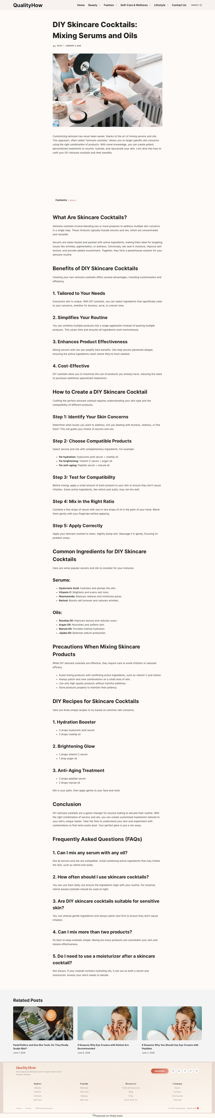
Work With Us (130, 1100)
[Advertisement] (107, 175)
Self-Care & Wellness (134, 5)
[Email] (196, 1071)
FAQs (130, 1096)
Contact (177, 1092)
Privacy (28, 1108)
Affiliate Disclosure (44, 1108)
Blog (131, 1092)
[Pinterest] (179, 1071)
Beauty (92, 5)
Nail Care (84, 1100)
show (72, 200)
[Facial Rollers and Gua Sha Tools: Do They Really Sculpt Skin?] (43, 1023)
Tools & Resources (130, 1088)
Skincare (84, 1088)
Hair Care (84, 1092)
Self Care (37, 1100)
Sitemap (177, 1100)
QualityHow (28, 5)
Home (81, 5)
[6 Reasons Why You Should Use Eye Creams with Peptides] (172, 1023)
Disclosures (177, 1096)
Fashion (109, 5)
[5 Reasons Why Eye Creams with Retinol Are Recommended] (107, 1023)
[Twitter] (190, 1071)
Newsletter (160, 1071)
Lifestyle (159, 5)
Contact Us (179, 5)
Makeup (84, 1096)
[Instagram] (173, 1071)
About (177, 1088)
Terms (19, 1108)
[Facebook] (185, 1071)
